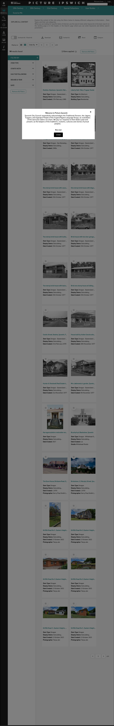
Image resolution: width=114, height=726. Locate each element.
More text (58, 130)
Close (58, 135)
